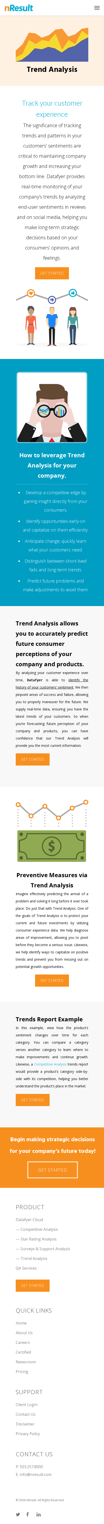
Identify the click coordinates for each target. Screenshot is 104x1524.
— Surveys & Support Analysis (43, 1248)
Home (21, 1323)
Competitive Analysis (50, 1064)
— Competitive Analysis (37, 1229)
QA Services (26, 1268)
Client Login (26, 1404)
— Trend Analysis (31, 1258)
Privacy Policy (28, 1433)
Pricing (22, 1371)
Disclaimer (25, 1424)
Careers (23, 1342)
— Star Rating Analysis (36, 1239)
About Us (24, 1332)
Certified (23, 1352)
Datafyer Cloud (29, 1219)
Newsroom (26, 1362)
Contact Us (26, 1414)
